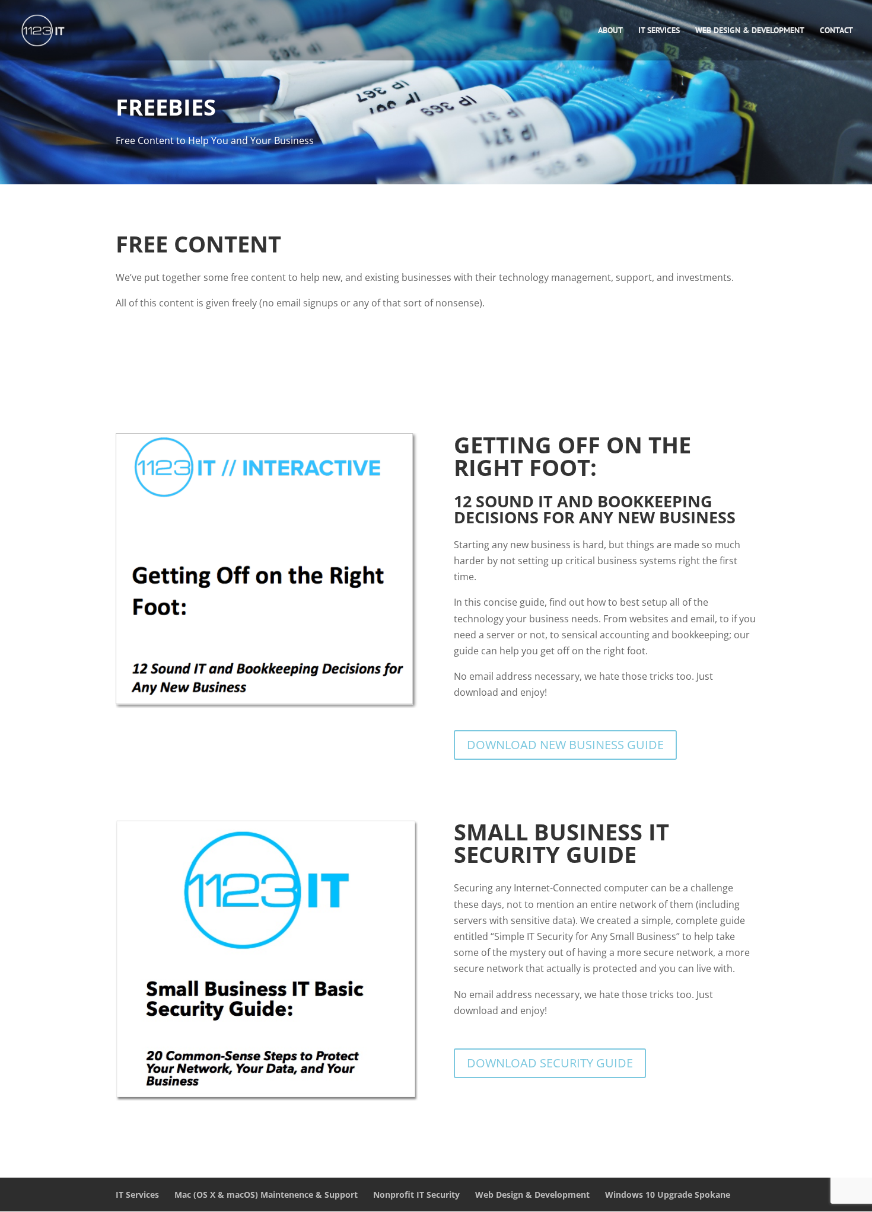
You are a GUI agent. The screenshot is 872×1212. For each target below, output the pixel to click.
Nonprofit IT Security (416, 1194)
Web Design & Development (749, 31)
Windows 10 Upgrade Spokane (667, 1194)
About (610, 31)
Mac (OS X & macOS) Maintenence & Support (266, 1194)
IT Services (659, 31)
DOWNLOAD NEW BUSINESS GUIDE (565, 745)
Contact (836, 31)
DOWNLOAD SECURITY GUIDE (550, 1063)
